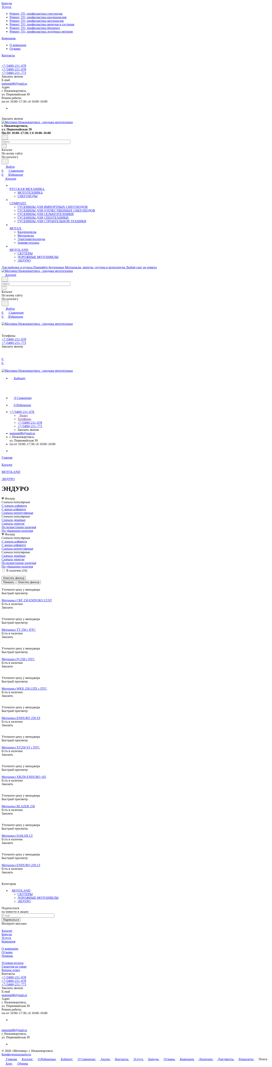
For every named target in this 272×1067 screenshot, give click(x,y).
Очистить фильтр (28, 582)
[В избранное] (3, 611)
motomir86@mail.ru (14, 83)
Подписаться (11, 919)
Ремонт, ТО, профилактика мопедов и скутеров (42, 24)
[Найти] (5, 161)
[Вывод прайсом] (8, 586)
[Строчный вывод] (5, 586)
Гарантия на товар (14, 966)
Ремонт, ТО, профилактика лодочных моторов (41, 31)
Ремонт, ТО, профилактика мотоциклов (37, 20)
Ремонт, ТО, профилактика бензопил (35, 28)
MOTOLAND (21, 890)
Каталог (7, 930)
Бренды (7, 934)
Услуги (6, 938)
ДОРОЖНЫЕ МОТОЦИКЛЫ (38, 897)
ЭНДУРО (24, 901)
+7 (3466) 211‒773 (14, 73)
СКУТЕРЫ (25, 894)
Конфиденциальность (16, 1054)
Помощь (7, 955)
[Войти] (3, 355)
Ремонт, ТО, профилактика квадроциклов (38, 17)
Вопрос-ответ (11, 970)
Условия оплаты (12, 963)
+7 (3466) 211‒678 (14, 65)
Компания (8, 941)
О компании (18, 45)
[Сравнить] (4, 615)
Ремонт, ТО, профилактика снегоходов (36, 13)
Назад (23, 415)
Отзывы (15, 48)
